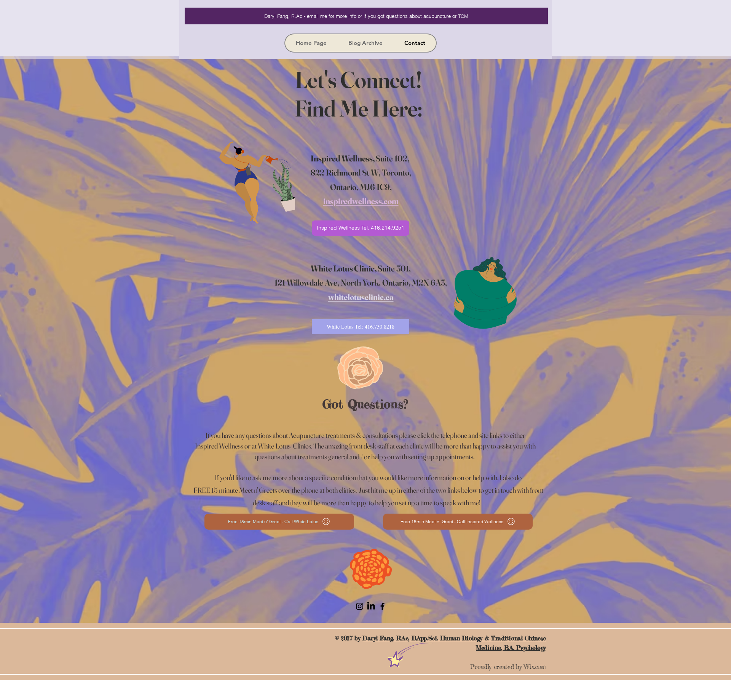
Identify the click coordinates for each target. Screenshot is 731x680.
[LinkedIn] (371, 606)
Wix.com (535, 666)
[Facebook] (382, 606)
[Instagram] (359, 606)
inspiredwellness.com (361, 201)
